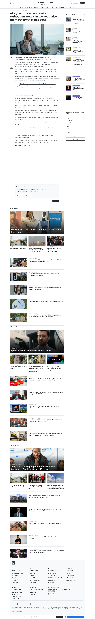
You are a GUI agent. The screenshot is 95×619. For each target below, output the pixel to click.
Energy (30, 246)
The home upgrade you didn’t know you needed (79, 31)
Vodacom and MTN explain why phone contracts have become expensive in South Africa (44, 379)
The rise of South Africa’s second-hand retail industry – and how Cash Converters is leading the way (78, 62)
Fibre (68, 573)
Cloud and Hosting (55, 572)
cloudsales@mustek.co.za (22, 145)
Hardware (31, 258)
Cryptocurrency (32, 418)
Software (51, 580)
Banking (30, 535)
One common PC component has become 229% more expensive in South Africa (44, 260)
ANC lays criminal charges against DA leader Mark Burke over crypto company (45, 420)
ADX (31, 117)
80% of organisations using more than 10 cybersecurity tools (38, 83)
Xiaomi (69, 128)
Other (68, 132)
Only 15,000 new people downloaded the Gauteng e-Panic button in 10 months (33, 467)
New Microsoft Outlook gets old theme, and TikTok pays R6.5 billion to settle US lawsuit (45, 315)
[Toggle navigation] (10, 3)
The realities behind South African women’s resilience (79, 79)
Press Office (28, 7)
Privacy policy (53, 587)
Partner (13, 22)
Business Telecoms (14, 483)
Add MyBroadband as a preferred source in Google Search (33, 189)
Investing (69, 577)
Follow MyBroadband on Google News (28, 191)
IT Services (16, 579)
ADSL (31, 568)
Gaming (32, 575)
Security (13, 348)
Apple (68, 118)
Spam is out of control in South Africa (31, 350)
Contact (33, 592)
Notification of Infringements (59, 589)
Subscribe (82, 3)
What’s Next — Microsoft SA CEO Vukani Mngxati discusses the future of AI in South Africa (44, 510)
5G (10, 246)
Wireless (51, 582)
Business (69, 570)
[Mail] (11, 70)
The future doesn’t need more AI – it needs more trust (77, 99)
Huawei (69, 122)
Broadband (34, 570)
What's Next (54, 7)
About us (33, 587)
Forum (36, 7)
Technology (70, 580)
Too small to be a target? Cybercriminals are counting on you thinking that (79, 40)
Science (69, 579)
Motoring (30, 272)
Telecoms (15, 582)
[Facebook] (13, 604)
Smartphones (35, 580)
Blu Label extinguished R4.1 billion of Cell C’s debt (36, 486)
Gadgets (13, 227)
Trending (30, 313)
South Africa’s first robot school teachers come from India (36, 230)
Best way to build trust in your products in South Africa (55, 368)
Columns (69, 572)
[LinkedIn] (11, 64)
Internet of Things (55, 577)
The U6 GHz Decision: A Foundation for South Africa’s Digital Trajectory (55, 487)
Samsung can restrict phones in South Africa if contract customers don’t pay (44, 496)
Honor (68, 124)
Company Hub (63, 7)
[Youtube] (25, 604)
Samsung (69, 120)
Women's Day (76, 76)
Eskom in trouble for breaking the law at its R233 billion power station (35, 250)
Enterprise (52, 573)
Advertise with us (36, 589)
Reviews (51, 579)
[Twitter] (11, 61)
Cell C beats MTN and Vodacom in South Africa (18, 486)
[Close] (85, 617)
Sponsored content (37, 591)
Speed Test (72, 7)
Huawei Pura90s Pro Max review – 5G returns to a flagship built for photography (78, 50)
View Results (75, 139)
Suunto (69, 126)
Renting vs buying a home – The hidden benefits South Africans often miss (44, 524)
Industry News (44, 7)
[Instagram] (28, 604)
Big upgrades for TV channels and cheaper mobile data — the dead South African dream (45, 434)
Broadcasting (32, 299)
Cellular (30, 483)
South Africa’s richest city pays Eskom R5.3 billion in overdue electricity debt (35, 369)
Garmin (69, 116)
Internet (33, 577)
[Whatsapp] (19, 604)
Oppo (68, 130)
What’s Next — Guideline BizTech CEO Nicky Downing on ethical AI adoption (79, 89)
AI (49, 568)
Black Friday (16, 570)
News (21, 7)
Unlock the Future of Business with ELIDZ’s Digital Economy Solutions (78, 21)
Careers (33, 594)
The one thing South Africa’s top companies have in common (54, 250)
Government (52, 575)
